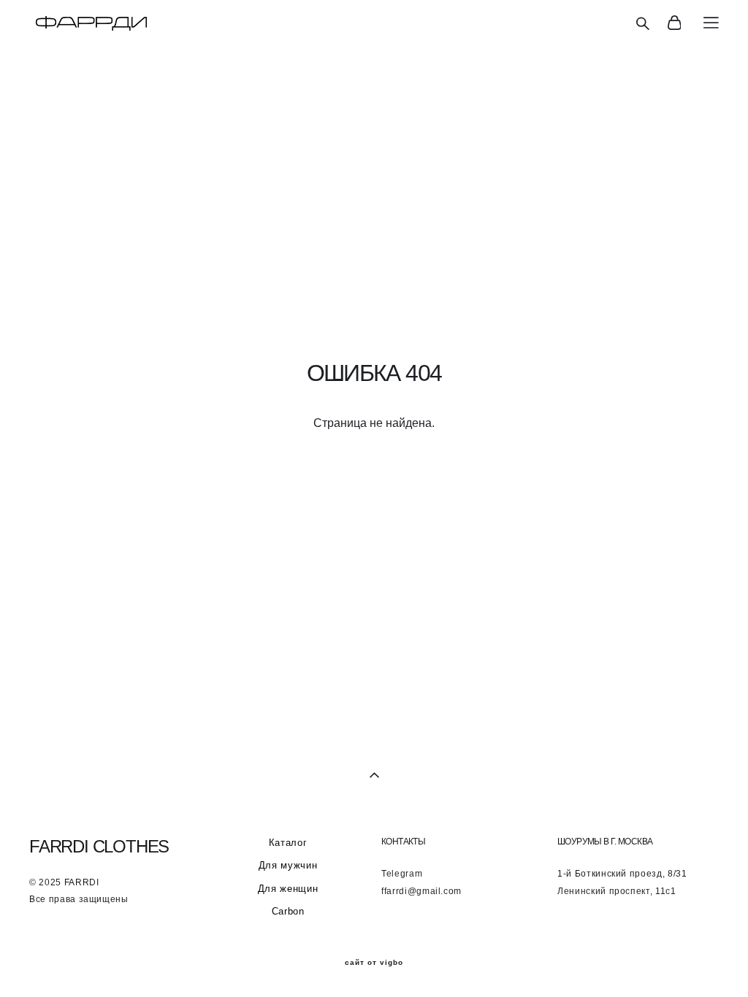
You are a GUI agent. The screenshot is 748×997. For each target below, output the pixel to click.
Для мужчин (288, 865)
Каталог (288, 842)
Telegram (401, 874)
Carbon (288, 911)
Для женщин (288, 888)
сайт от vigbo (374, 962)
